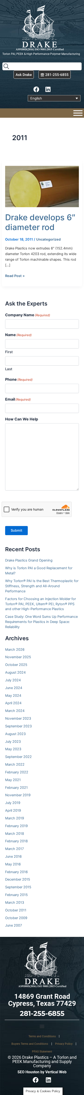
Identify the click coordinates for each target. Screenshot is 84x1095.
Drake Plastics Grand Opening (28, 560)
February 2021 (16, 788)
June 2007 (13, 925)
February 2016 (16, 872)
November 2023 (18, 718)
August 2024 (15, 672)
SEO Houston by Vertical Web (42, 1072)
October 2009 (16, 918)
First (9, 352)
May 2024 (13, 695)
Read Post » (15, 275)
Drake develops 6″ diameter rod (40, 222)
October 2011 (15, 910)
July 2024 (13, 680)
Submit (16, 530)
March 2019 (14, 818)
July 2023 (13, 741)
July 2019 (12, 803)
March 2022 (14, 764)
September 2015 (18, 887)
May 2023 (13, 749)
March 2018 (14, 834)
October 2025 (16, 665)
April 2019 (13, 810)
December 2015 (17, 879)
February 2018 (16, 841)
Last (8, 369)
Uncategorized (48, 239)
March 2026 (14, 649)
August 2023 (15, 734)
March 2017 (14, 849)
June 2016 (13, 856)
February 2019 (16, 826)
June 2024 (13, 688)
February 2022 (16, 772)
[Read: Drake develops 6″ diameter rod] (42, 186)
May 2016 (13, 864)
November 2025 (18, 657)
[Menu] (78, 113)
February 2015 (16, 895)
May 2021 (13, 780)
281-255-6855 (42, 1013)
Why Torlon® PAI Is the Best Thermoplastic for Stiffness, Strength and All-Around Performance (41, 586)
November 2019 (18, 795)
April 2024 (13, 703)
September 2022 (18, 757)
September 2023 (18, 726)
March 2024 (14, 711)
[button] (42, 1026)
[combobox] (42, 66)
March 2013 (14, 902)
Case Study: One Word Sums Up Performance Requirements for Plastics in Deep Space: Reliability (41, 622)
